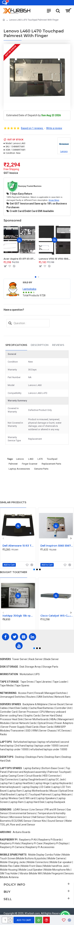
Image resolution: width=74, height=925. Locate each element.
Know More (54, 200)
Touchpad (52, 459)
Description (39, 345)
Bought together (13, 572)
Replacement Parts (51, 463)
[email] (10, 323)
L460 (30, 459)
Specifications (16, 345)
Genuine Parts (41, 468)
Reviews (58, 345)
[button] (35, 277)
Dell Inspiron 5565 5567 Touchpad (56, 545)
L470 (40, 459)
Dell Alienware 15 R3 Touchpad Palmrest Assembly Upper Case (19, 545)
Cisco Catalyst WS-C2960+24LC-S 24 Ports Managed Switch (56, 615)
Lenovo (20, 459)
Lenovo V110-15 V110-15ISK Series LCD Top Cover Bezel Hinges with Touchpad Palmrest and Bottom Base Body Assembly (54, 258)
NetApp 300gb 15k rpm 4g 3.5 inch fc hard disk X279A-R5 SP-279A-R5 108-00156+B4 (19, 615)
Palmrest (13, 463)
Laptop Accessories (19, 468)
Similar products (13, 502)
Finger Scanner (29, 463)
